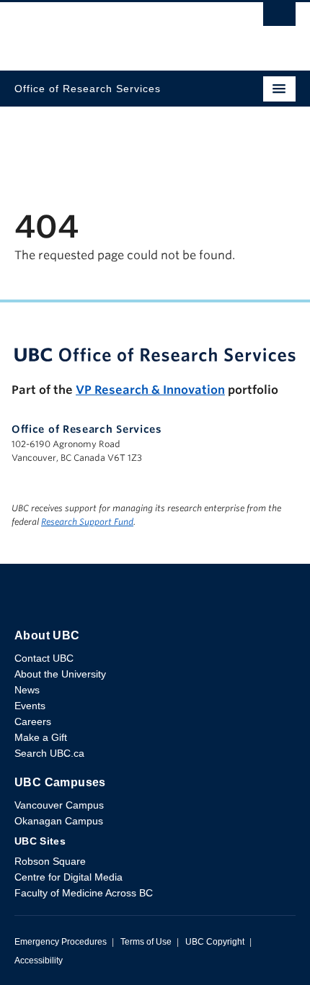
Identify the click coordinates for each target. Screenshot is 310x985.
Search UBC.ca (49, 753)
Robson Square (50, 861)
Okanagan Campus (58, 821)
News (27, 690)
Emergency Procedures (60, 942)
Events (29, 705)
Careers (32, 721)
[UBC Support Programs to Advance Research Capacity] (155, 355)
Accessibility (38, 960)
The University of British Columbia (112, 29)
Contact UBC (44, 658)
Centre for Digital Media (68, 877)
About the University (60, 674)
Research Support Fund (87, 521)
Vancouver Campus (59, 805)
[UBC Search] (279, 18)
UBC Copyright (214, 942)
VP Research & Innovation (150, 390)
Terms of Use (146, 942)
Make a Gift (40, 737)
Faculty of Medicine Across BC (83, 893)
